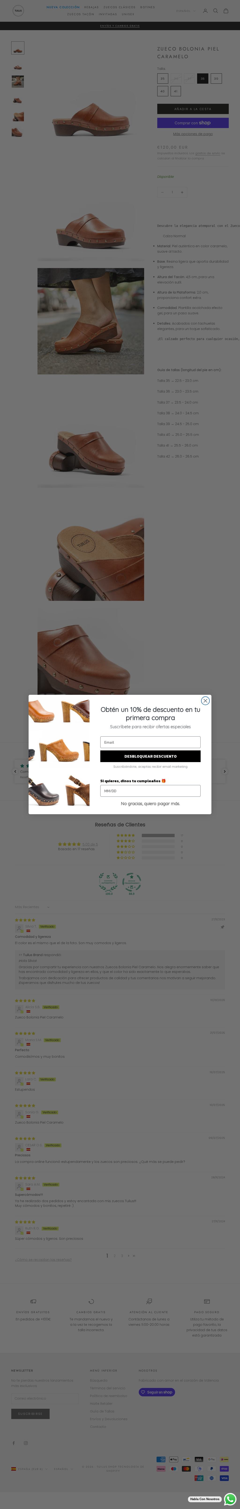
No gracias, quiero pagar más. (150, 803)
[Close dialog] (205, 701)
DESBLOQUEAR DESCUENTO (150, 756)
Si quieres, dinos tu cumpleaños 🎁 (133, 781)
